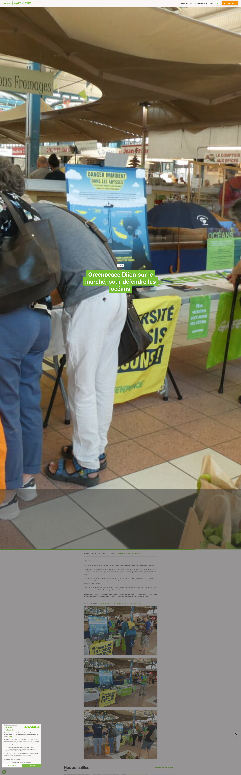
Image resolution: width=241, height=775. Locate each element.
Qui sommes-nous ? (185, 3)
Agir (211, 3)
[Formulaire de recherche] (218, 3)
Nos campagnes (201, 3)
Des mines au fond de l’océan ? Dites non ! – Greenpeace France (119, 603)
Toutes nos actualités (164, 768)
